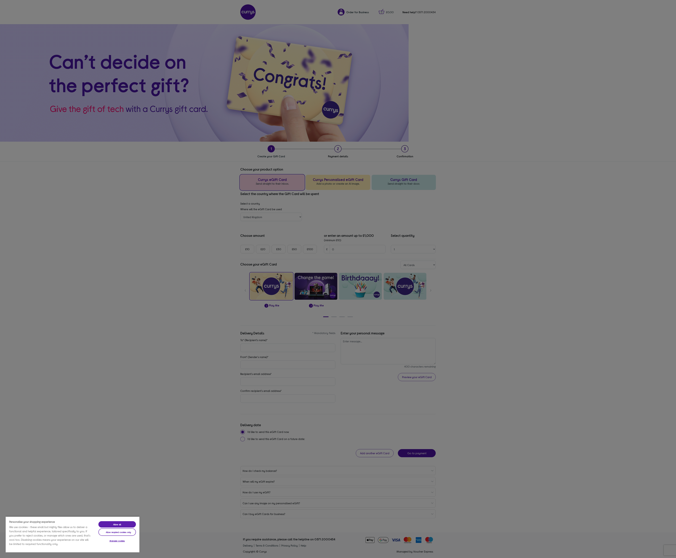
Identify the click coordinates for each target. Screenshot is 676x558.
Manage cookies (117, 540)
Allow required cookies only (118, 532)
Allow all (117, 524)
